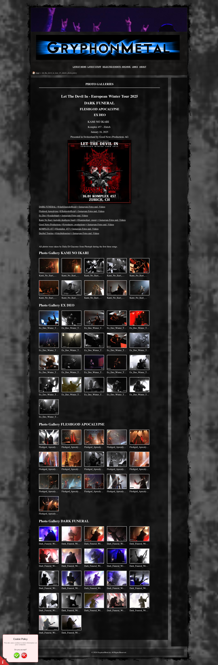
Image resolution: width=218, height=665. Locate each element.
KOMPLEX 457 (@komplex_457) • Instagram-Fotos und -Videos (68, 228)
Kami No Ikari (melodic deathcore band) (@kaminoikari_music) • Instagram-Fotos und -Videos (82, 219)
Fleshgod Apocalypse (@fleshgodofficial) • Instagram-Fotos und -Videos (71, 211)
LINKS (135, 67)
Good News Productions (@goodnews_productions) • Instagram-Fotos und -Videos (76, 224)
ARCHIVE (126, 67)
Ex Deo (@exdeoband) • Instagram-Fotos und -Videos (63, 215)
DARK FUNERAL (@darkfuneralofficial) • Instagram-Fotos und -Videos (72, 206)
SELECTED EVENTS (111, 67)
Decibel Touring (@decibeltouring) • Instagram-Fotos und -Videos (69, 233)
